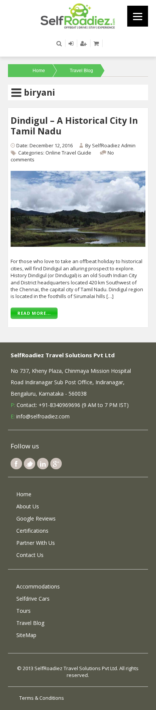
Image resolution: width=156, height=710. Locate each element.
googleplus (56, 463)
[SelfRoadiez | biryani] (78, 15)
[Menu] (137, 16)
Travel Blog (81, 70)
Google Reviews (36, 518)
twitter (29, 463)
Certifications (32, 530)
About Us (27, 506)
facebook (16, 463)
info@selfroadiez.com (43, 416)
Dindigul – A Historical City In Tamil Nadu (74, 125)
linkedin (42, 463)
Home (39, 70)
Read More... (34, 313)
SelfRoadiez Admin (114, 145)
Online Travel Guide (68, 152)
